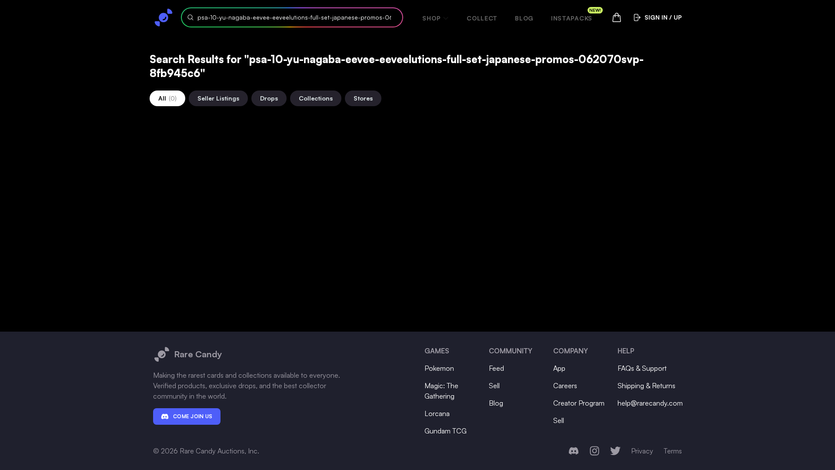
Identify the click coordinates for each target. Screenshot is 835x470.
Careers (565, 385)
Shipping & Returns (646, 385)
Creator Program (579, 403)
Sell (494, 385)
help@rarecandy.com (650, 403)
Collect (482, 18)
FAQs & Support (642, 368)
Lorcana (437, 413)
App (559, 368)
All (167, 98)
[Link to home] (163, 17)
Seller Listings (218, 98)
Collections (316, 98)
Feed (496, 368)
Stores (363, 98)
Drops (269, 98)
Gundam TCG (445, 430)
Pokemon (439, 368)
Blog (524, 18)
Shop (431, 18)
